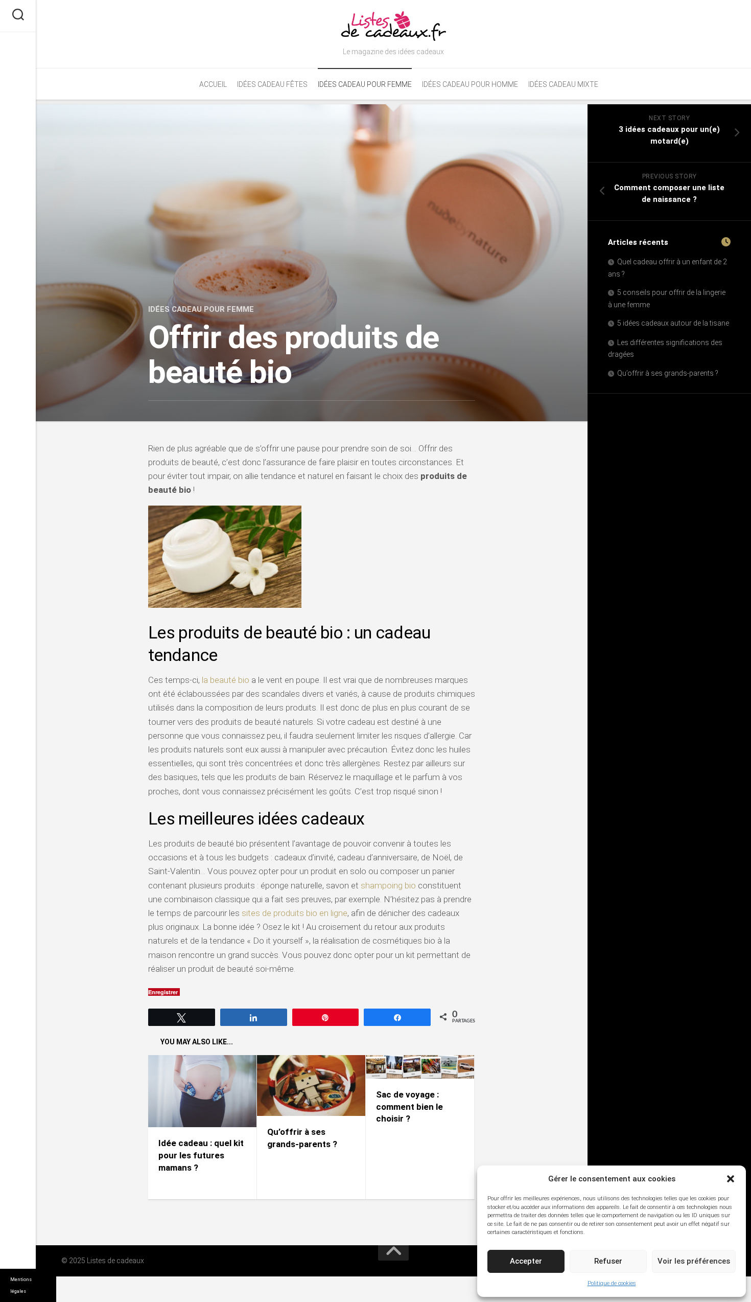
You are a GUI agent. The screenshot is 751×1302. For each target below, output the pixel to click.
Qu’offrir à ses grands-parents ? (667, 373)
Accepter (526, 1261)
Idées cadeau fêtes (272, 84)
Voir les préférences (694, 1261)
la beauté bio (225, 680)
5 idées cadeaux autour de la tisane (673, 323)
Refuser (608, 1261)
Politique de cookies (612, 1283)
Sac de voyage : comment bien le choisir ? (409, 1106)
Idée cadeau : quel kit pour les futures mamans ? (201, 1155)
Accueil (213, 84)
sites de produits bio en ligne (294, 913)
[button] (730, 1179)
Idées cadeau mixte (563, 84)
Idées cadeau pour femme (365, 84)
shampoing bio (388, 885)
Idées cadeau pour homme (470, 84)
